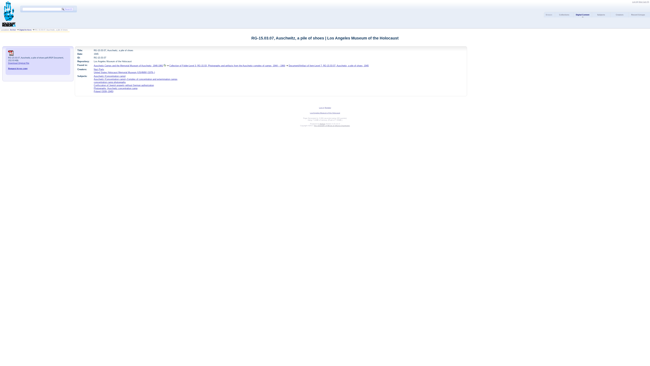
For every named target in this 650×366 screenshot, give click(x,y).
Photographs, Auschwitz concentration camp (115, 88)
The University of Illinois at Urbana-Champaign (332, 126)
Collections (564, 15)
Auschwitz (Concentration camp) (110, 76)
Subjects (601, 15)
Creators (619, 15)
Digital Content (582, 15)
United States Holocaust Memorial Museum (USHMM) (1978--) (124, 72)
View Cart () (643, 2)
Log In (634, 2)
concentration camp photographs (110, 82)
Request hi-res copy (18, 69)
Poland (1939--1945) (103, 91)
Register (328, 108)
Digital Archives (25, 30)
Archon (13, 30)
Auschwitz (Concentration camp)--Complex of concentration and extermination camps (135, 79)
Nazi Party (99, 69)
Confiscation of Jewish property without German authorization (124, 85)
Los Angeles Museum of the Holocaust (325, 113)
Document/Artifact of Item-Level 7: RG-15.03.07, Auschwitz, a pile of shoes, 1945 (329, 65)
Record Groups (638, 15)
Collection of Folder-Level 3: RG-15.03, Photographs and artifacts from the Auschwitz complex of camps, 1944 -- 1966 (227, 65)
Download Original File (18, 63)
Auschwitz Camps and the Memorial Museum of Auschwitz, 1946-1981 (128, 65)
